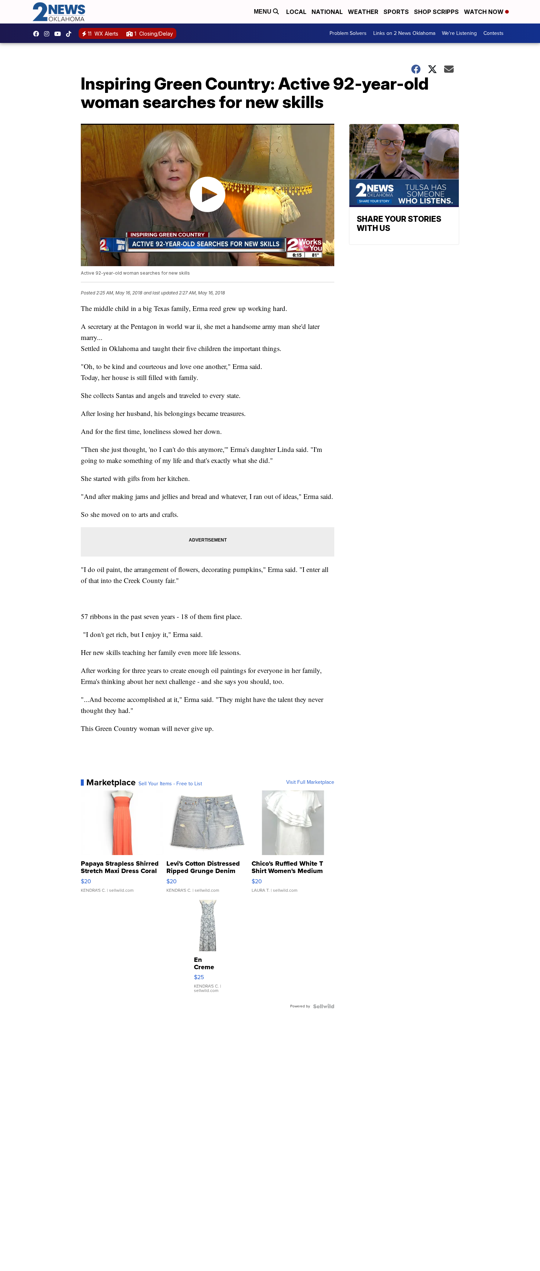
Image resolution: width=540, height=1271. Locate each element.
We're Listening (459, 33)
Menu (263, 11)
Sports (396, 11)
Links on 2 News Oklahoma (404, 33)
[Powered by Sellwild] (323, 1006)
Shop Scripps (436, 11)
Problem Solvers (348, 33)
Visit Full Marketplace (310, 782)
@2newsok (70, 34)
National (327, 11)
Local (296, 11)
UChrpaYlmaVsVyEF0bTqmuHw (59, 34)
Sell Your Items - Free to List (170, 783)
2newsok (48, 34)
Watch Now (484, 11)
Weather (363, 11)
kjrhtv (38, 34)
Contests (493, 33)
